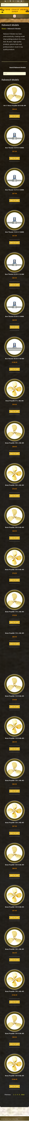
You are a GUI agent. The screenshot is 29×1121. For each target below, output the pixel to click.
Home (4, 28)
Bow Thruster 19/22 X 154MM (14, 232)
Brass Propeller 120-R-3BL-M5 (14, 865)
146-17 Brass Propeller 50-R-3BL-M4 (14, 105)
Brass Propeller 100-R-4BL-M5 (14, 569)
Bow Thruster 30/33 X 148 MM (14, 358)
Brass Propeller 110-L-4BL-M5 (14, 633)
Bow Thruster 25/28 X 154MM (14, 316)
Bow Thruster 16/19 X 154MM (14, 190)
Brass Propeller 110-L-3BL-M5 (14, 611)
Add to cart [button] (14, 116)
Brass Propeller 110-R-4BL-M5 (14, 738)
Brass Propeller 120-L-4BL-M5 (14, 822)
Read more (14, 327)
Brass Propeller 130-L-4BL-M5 (14, 991)
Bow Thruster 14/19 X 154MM (14, 148)
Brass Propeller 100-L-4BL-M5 (14, 485)
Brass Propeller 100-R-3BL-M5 (14, 527)
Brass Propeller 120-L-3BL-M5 (14, 780)
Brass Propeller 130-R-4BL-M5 (14, 1075)
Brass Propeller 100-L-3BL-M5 (14, 443)
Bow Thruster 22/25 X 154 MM (14, 274)
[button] (14, 16)
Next (22, 1095)
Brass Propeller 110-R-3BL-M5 (14, 696)
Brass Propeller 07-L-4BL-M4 (15, 401)
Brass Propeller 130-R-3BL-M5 (14, 1033)
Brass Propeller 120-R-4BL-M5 (14, 907)
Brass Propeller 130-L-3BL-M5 (14, 949)
